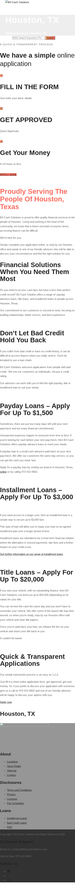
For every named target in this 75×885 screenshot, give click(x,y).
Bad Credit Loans (17, 822)
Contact (11, 775)
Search (50, 38)
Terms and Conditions (19, 790)
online (3, 471)
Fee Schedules (15, 803)
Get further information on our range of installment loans (31, 554)
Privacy (11, 794)
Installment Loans (17, 818)
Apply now (6, 702)
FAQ (9, 827)
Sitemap (11, 770)
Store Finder (14, 766)
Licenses (12, 798)
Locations (12, 761)
